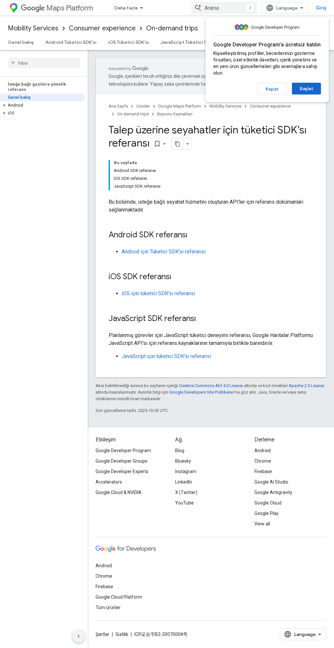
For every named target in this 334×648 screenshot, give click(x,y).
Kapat (272, 89)
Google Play (266, 513)
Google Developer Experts (122, 471)
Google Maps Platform (179, 106)
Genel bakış (21, 42)
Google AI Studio (271, 482)
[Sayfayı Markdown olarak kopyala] (177, 143)
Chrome (262, 461)
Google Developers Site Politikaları (201, 392)
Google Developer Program (123, 450)
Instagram (185, 471)
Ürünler (143, 106)
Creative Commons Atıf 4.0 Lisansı (211, 385)
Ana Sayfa (118, 106)
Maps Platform (69, 8)
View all (262, 523)
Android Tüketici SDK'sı (70, 42)
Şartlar (102, 634)
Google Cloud (267, 502)
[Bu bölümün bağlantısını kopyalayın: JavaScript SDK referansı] (202, 319)
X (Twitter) (186, 492)
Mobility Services (33, 28)
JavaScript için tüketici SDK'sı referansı (166, 356)
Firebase (263, 471)
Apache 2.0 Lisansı (306, 385)
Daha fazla (126, 8)
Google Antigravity (273, 492)
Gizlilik (121, 634)
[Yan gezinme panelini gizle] (78, 636)
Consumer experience (102, 28)
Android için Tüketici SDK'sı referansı (163, 251)
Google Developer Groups (121, 461)
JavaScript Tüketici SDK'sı (188, 42)
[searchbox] (44, 63)
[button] (42, 105)
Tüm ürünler (108, 607)
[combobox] (224, 8)
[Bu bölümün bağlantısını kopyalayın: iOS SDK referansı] (177, 277)
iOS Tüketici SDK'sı (128, 42)
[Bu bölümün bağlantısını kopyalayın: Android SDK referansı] (194, 235)
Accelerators (109, 482)
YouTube (184, 502)
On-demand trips (172, 28)
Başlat (306, 89)
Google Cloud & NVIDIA (119, 492)
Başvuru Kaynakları (174, 113)
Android (262, 450)
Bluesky (183, 461)
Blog (179, 450)
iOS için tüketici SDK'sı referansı (158, 293)
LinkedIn (183, 482)
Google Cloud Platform (119, 597)
